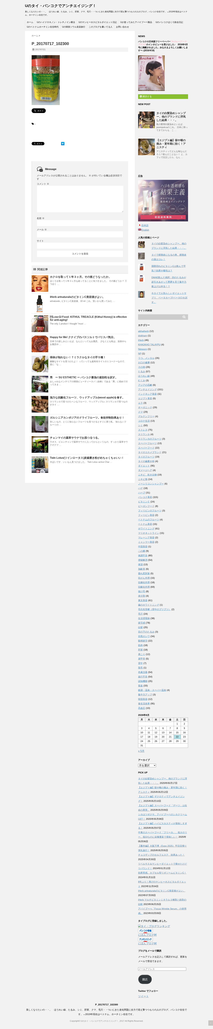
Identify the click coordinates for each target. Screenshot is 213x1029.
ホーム (30, 22)
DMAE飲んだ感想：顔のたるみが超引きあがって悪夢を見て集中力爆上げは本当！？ (168, 282)
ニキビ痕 (142, 479)
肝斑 (140, 649)
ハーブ (141, 492)
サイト (40, 241)
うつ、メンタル (146, 358)
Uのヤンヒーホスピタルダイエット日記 (98, 22)
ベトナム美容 (145, 524)
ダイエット (144, 465)
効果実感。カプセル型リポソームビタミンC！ (162, 872)
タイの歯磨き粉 (146, 461)
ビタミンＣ (144, 501)
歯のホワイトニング (148, 605)
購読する (147, 96)
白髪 (140, 627)
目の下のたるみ (146, 631)
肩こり (141, 654)
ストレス (142, 429)
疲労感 (141, 622)
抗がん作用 (144, 578)
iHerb (141, 340)
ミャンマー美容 (146, 542)
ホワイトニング (146, 528)
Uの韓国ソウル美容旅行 (73, 27)
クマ (140, 412)
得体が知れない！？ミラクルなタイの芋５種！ (78, 357)
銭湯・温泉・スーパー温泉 (152, 690)
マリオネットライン (148, 533)
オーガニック (145, 407)
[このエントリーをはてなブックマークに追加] (62, 143)
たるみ (141, 371)
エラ (140, 403)
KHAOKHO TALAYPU (149, 344)
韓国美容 (142, 699)
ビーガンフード (146, 506)
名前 (40, 218)
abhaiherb (143, 331)
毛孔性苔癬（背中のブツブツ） (154, 609)
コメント (43, 183)
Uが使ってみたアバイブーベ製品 (136, 22)
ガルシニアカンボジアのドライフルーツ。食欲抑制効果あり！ (87, 417)
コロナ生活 (144, 421)
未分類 (141, 596)
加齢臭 (141, 569)
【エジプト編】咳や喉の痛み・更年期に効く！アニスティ (171, 144)
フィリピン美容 (146, 515)
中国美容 (142, 546)
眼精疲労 (142, 640)
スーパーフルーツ (147, 443)
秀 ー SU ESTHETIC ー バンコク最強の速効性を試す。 (84, 377)
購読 (145, 979)
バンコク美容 (145, 497)
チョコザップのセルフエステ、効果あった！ (161, 854)
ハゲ (140, 488)
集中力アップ (145, 694)
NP (139, 353)
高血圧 (141, 708)
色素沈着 (142, 672)
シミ (140, 425)
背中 (140, 663)
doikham (142, 335)
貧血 (140, 685)
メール (42, 229)
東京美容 (142, 600)
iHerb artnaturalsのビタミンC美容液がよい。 (77, 297)
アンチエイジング (147, 389)
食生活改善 (144, 703)
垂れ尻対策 (144, 573)
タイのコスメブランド (149, 452)
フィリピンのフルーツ (149, 510)
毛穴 (140, 613)
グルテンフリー (146, 416)
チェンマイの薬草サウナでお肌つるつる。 (75, 437)
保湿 (140, 564)
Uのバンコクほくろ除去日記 (169, 22)
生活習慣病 (144, 618)
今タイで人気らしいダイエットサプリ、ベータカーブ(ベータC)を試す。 (169, 297)
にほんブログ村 (147, 934)
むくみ (141, 380)
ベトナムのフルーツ (148, 519)
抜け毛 (141, 591)
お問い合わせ (122, 27)
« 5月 (141, 751)
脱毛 (140, 667)
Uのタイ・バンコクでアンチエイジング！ (60, 6)
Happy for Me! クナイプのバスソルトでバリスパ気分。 (83, 337)
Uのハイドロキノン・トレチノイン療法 (56, 22)
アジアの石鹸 (145, 385)
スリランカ (144, 434)
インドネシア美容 (147, 394)
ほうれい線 (144, 376)
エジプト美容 (145, 398)
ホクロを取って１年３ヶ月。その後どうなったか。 (80, 276)
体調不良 (142, 555)
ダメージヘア (145, 470)
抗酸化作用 (144, 587)
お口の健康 (144, 362)
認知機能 (142, 681)
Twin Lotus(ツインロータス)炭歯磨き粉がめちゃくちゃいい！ (87, 457)
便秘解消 (142, 560)
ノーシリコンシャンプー (151, 483)
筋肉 (140, 645)
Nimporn (142, 349)
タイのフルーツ (146, 456)
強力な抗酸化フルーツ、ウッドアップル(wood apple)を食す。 (87, 397)
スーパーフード (146, 447)
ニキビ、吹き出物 (147, 474)
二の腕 (141, 551)
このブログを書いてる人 (100, 27)
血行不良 (142, 676)
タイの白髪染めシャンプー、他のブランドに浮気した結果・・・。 (171, 116)
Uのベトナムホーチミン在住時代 (43, 27)
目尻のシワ (144, 636)
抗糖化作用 (144, 582)
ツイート (143, 996)
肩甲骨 (141, 658)
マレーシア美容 (146, 537)
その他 (141, 367)
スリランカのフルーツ (149, 438)
